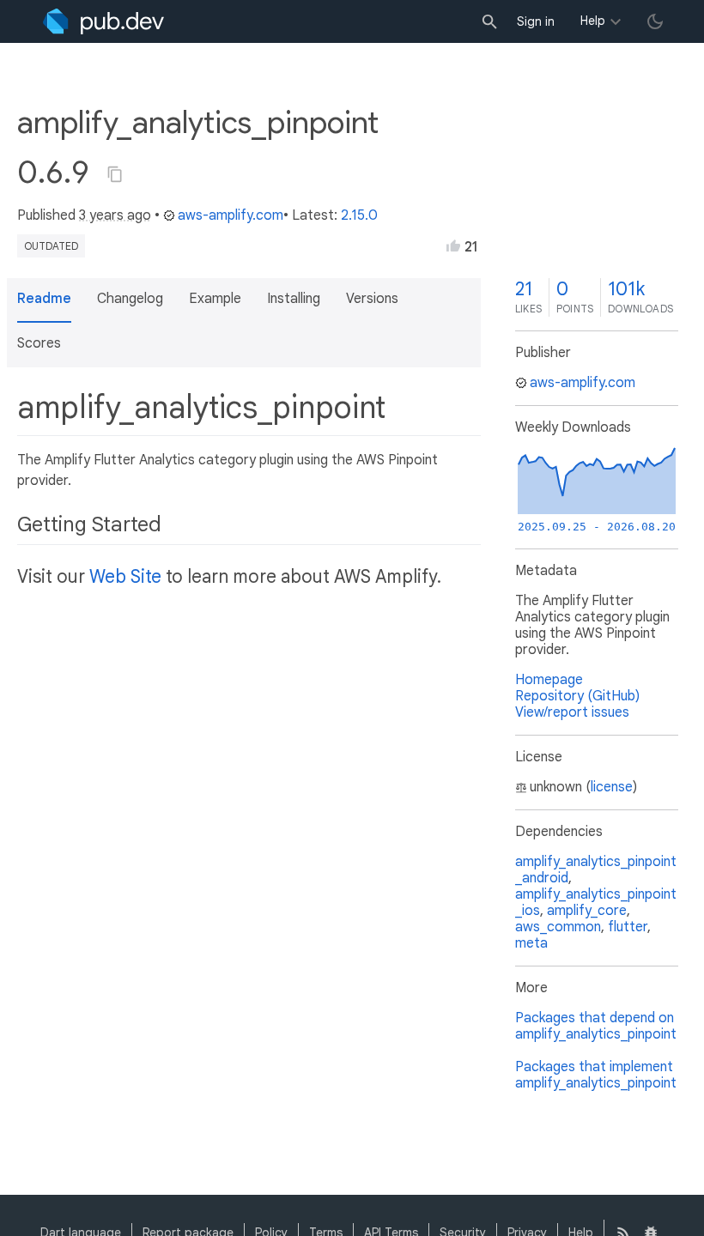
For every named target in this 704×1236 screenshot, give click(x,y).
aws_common (558, 927)
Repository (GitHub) (577, 696)
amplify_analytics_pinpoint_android (596, 870)
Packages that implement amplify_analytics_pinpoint (596, 1075)
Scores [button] (39, 343)
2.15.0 (359, 215)
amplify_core (587, 910)
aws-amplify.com (230, 215)
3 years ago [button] (115, 215)
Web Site (125, 577)
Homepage (549, 679)
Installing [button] (293, 298)
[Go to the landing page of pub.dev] (103, 21)
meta (531, 943)
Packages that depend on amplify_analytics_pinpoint (596, 1026)
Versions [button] (372, 298)
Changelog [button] (130, 298)
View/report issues (572, 712)
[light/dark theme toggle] (655, 21)
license (612, 787)
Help (592, 20)
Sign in (536, 21)
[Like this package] (453, 245)
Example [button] (215, 298)
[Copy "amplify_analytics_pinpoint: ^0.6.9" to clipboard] (115, 174)
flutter (627, 927)
